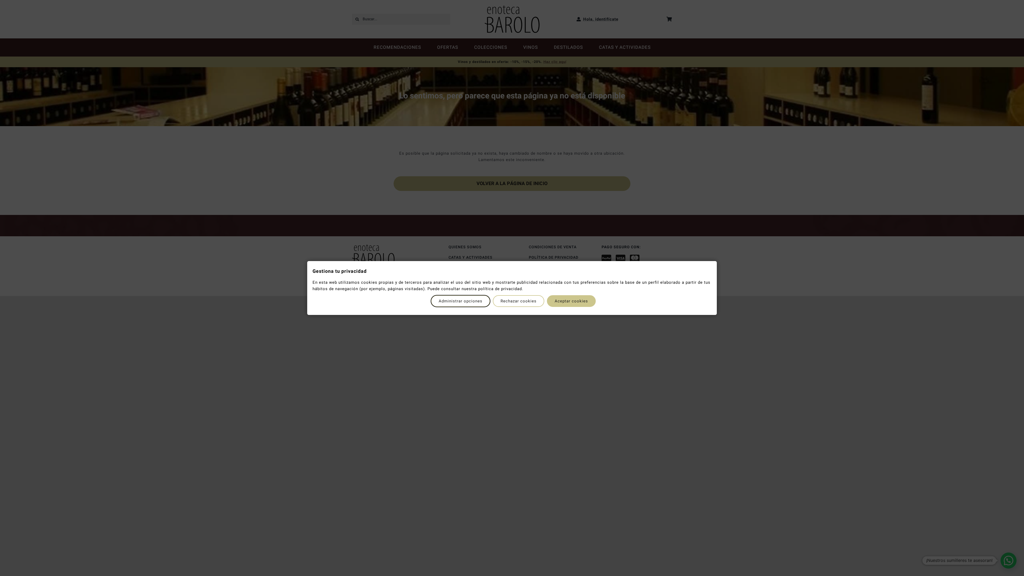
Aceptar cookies (571, 301)
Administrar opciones (460, 301)
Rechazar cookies (519, 301)
